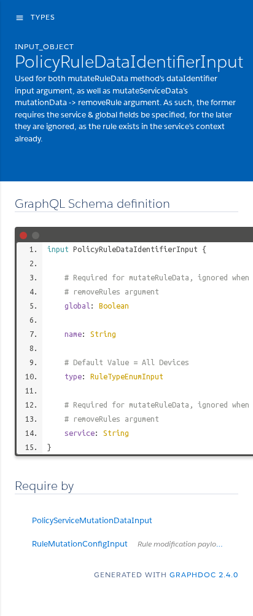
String (103, 334)
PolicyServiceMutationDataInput (92, 520)
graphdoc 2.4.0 (203, 574)
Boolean (114, 305)
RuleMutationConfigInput (135, 544)
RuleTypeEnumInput (126, 376)
